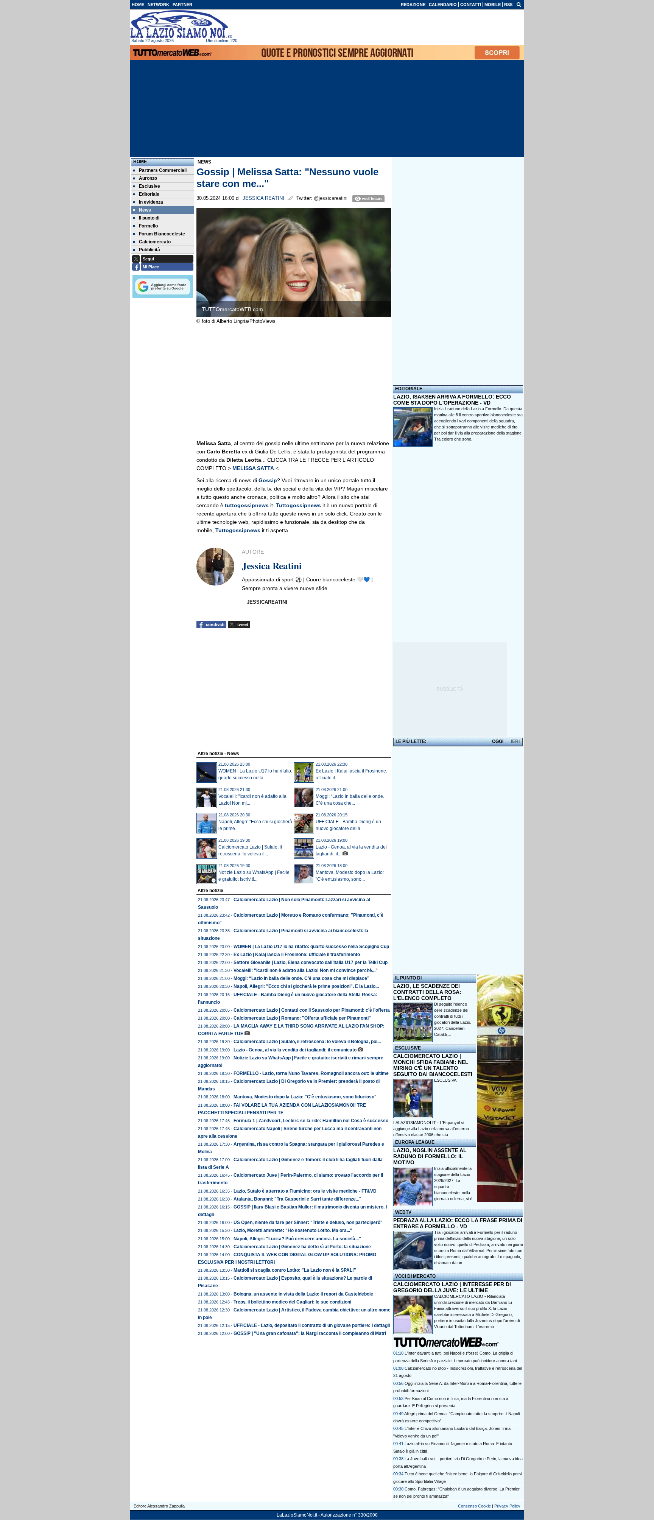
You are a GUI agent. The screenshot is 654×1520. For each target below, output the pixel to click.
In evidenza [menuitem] (151, 202)
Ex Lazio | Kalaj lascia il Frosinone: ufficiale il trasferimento (297, 954)
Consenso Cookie (474, 1506)
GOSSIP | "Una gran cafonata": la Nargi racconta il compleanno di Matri (310, 1333)
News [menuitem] (145, 210)
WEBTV (403, 1212)
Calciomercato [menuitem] (155, 242)
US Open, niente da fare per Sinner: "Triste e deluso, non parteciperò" (308, 1222)
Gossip (267, 480)
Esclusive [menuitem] (149, 186)
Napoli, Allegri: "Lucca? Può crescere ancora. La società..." (297, 1238)
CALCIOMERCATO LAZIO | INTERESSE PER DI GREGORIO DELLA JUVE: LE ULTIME (452, 1287)
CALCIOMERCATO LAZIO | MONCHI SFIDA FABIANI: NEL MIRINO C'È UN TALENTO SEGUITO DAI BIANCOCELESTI (432, 1065)
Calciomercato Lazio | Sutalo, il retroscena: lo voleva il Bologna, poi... (307, 1041)
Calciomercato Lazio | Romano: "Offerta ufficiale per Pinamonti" (302, 1018)
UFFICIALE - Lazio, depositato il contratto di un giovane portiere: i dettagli (312, 1325)
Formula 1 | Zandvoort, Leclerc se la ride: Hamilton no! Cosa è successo (311, 1120)
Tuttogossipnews (298, 505)
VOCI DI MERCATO (415, 1276)
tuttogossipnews (247, 505)
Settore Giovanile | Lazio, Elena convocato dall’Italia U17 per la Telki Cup (311, 962)
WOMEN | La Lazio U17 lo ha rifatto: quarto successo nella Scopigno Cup (311, 946)
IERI (515, 741)
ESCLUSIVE (408, 1048)
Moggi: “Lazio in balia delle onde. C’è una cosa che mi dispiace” (301, 978)
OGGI (497, 741)
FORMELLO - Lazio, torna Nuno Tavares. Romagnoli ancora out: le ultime (311, 1073)
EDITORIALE (408, 388)
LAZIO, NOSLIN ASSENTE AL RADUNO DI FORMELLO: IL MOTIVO (430, 1156)
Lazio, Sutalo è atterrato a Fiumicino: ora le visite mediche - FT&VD (305, 1191)
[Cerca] (519, 4)
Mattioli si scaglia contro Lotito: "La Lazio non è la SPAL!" (295, 1270)
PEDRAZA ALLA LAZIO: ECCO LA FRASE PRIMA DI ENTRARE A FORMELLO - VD (457, 1223)
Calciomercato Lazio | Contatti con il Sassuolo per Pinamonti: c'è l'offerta (312, 1010)
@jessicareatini (330, 198)
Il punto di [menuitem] (149, 218)
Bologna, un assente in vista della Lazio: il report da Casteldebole (303, 1294)
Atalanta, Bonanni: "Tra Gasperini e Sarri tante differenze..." (297, 1199)
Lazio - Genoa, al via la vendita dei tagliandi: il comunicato (295, 1050)
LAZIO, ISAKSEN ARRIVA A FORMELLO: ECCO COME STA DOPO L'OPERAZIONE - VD (452, 400)
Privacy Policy (507, 1506)
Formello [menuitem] (148, 226)
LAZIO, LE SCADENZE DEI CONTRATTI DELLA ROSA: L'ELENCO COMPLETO (427, 992)
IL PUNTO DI (408, 978)
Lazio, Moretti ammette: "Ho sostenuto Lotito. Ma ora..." (293, 1230)
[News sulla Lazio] (181, 24)
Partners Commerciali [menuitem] (163, 170)
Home (140, 161)
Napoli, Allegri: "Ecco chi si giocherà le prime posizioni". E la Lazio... (306, 986)
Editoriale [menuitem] (149, 194)
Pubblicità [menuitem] (149, 249)
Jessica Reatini (263, 198)
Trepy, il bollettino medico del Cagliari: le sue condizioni (292, 1302)
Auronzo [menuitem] (148, 178)
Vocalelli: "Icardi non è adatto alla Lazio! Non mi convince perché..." (306, 970)
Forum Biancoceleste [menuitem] (162, 234)
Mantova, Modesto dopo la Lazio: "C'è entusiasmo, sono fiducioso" (305, 1097)
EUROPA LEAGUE (414, 1142)
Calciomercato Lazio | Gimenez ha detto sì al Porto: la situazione (302, 1246)
